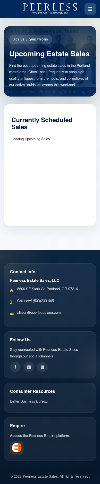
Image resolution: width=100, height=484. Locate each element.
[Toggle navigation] (90, 9)
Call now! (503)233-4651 (36, 300)
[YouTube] (29, 367)
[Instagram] (42, 367)
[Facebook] (15, 367)
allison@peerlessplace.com (39, 312)
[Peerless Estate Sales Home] (50, 9)
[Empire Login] (50, 448)
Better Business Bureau (29, 401)
